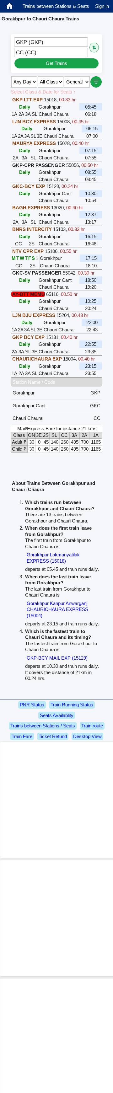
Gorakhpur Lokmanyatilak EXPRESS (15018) (53, 558)
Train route (92, 725)
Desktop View (87, 736)
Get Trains (56, 63)
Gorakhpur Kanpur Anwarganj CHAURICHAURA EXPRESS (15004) (57, 609)
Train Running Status (72, 704)
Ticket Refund (53, 736)
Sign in (102, 6)
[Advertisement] (56, 799)
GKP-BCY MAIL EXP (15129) (57, 658)
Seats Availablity (56, 715)
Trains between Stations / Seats (42, 725)
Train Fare (22, 736)
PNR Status (32, 704)
